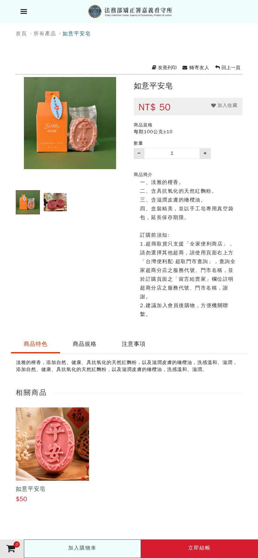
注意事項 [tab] (134, 343)
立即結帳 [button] (199, 548)
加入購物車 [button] (82, 548)
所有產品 (45, 33)
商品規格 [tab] (85, 343)
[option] (70, 131)
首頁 (21, 33)
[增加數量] (205, 153)
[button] (224, 105)
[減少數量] (139, 153)
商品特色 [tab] (36, 343)
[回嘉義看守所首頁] (136, 10)
